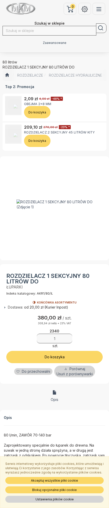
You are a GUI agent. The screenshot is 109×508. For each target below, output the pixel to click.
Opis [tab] (54, 399)
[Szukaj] (101, 28)
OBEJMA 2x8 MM (37, 104)
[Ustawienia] (84, 9)
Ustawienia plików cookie (54, 499)
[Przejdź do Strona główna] (7, 75)
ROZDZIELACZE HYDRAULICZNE (75, 75)
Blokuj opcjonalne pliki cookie (54, 490)
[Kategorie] (99, 9)
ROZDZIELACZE (30, 75)
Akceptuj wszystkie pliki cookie (54, 480)
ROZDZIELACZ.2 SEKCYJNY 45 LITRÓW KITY (59, 132)
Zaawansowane (54, 43)
